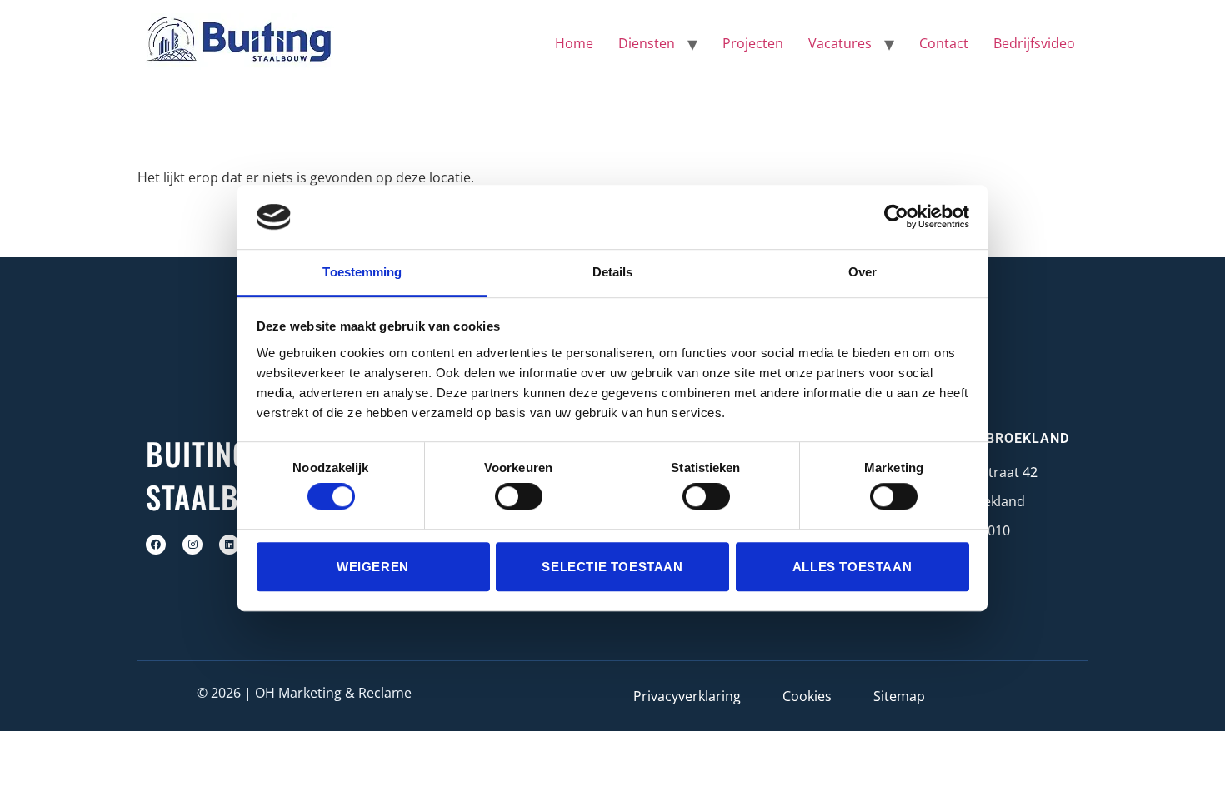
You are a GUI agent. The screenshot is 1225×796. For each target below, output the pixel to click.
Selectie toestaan (612, 567)
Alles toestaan (852, 567)
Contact (943, 43)
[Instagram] (192, 545)
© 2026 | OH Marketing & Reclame (304, 693)
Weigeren (373, 567)
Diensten (646, 43)
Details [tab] (612, 272)
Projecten (752, 43)
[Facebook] (156, 545)
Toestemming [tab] (362, 272)
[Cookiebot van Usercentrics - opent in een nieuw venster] (896, 217)
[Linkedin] (229, 545)
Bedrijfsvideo (1034, 43)
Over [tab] (862, 272)
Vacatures (840, 43)
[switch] (518, 496)
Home (574, 43)
